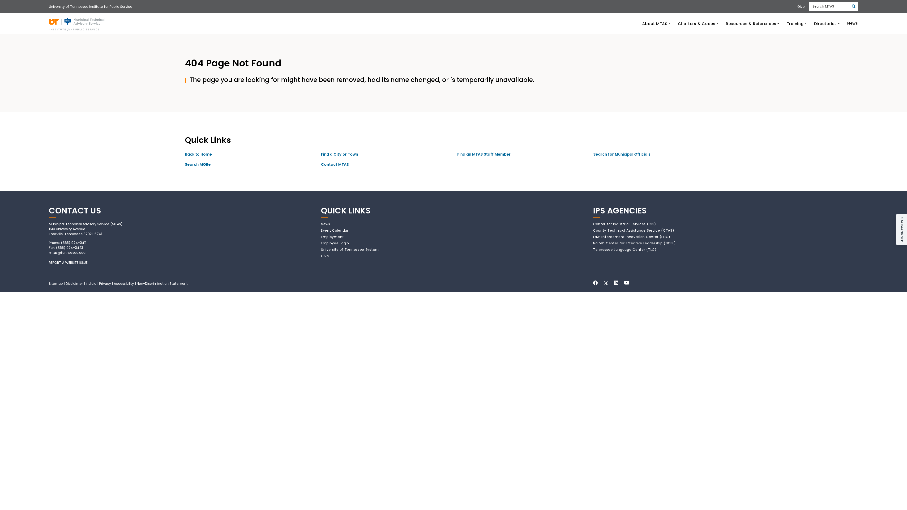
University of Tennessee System (350, 249)
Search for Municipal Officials (621, 154)
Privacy (105, 283)
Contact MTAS (335, 164)
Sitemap (56, 283)
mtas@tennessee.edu (67, 252)
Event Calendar (335, 230)
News (325, 224)
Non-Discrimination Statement (162, 283)
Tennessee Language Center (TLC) (625, 249)
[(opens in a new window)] (595, 282)
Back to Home (198, 154)
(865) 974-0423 (69, 247)
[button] (656, 23)
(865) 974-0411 (73, 242)
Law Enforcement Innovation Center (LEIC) (631, 236)
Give (325, 256)
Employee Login (335, 243)
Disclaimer (74, 283)
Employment (332, 236)
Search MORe (198, 164)
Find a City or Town (339, 154)
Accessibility (124, 283)
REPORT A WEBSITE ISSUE (68, 262)
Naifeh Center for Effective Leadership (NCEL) (634, 243)
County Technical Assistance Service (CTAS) (633, 230)
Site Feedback (901, 230)
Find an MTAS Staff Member (484, 154)
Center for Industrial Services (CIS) (624, 224)
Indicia (91, 283)
